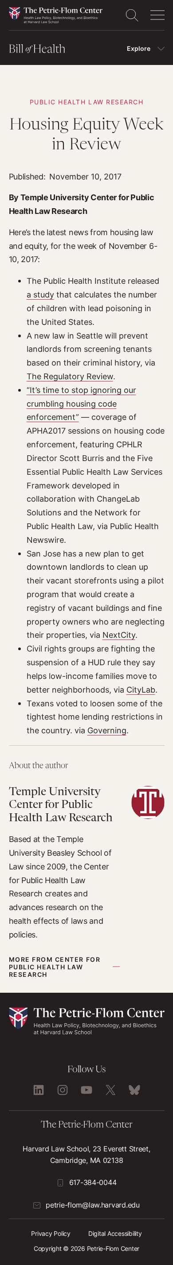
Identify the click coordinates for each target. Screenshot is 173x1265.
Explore (138, 48)
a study (40, 294)
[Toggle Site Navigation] (157, 15)
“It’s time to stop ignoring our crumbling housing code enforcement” (81, 403)
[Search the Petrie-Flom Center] (132, 15)
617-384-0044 (93, 1182)
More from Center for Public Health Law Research (55, 967)
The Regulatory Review (70, 376)
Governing (106, 730)
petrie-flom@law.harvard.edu (92, 1204)
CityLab (140, 689)
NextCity (118, 635)
